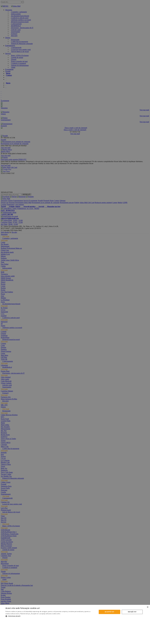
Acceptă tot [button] (109, 612)
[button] (50, 616)
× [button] (147, 607)
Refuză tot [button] (132, 612)
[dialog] (75, 612)
